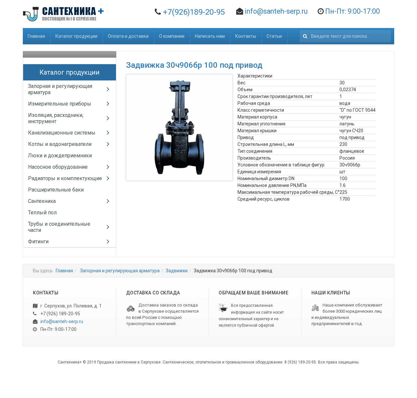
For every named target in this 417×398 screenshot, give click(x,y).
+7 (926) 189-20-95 (59, 313)
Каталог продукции (76, 36)
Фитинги (38, 241)
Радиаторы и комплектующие (65, 178)
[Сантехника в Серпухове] (64, 14)
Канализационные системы (61, 133)
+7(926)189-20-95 (194, 12)
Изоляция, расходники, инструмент (55, 118)
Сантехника (42, 201)
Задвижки (177, 270)
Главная (36, 36)
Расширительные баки (56, 190)
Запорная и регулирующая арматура (119, 270)
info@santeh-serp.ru (276, 11)
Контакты (245, 36)
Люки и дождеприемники (60, 155)
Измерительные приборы (59, 104)
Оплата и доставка (128, 36)
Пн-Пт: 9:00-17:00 (58, 329)
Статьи (274, 36)
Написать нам (210, 36)
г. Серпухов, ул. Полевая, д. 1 (70, 305)
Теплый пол (42, 212)
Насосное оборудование (58, 167)
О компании (171, 36)
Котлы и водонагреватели (60, 144)
